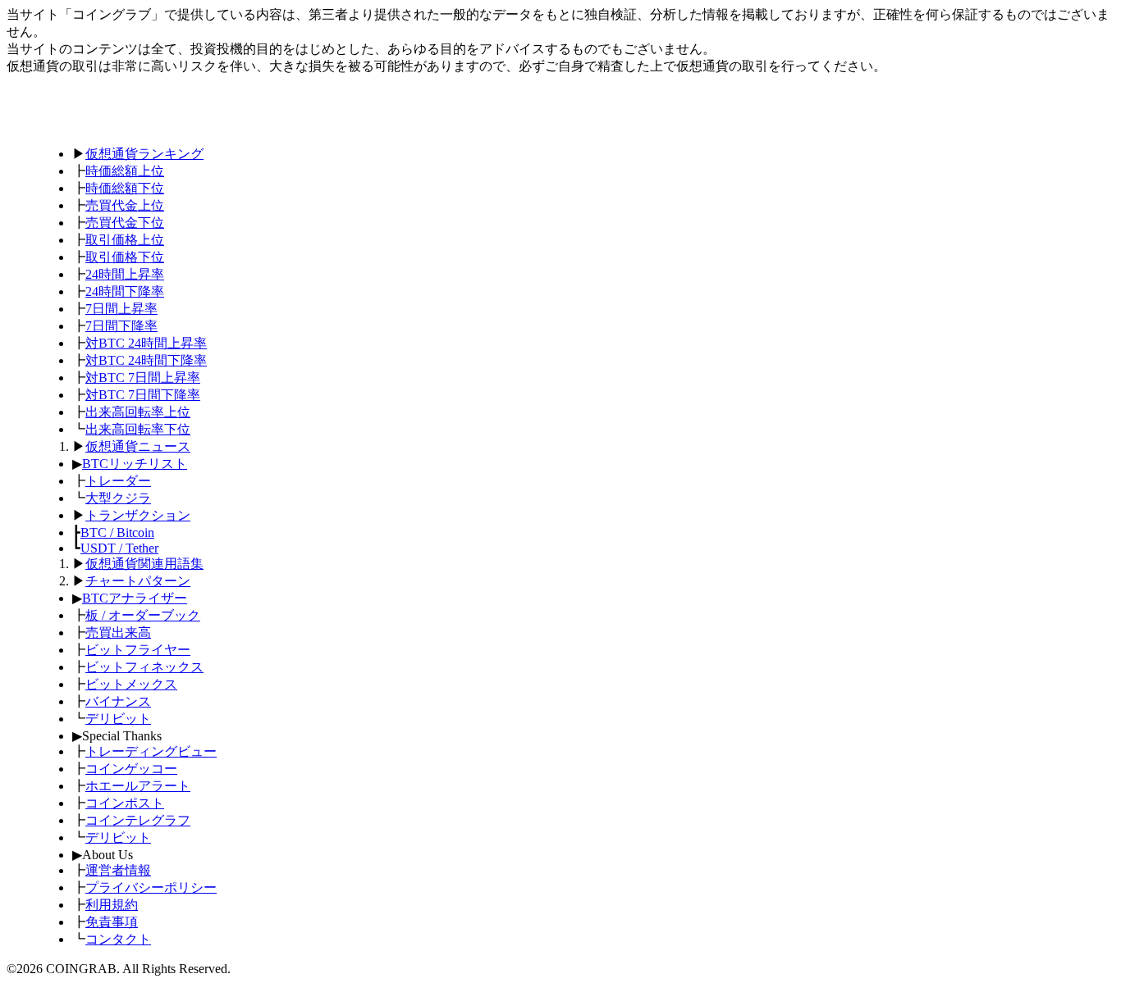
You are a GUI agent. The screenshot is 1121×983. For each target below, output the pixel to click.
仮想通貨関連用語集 (144, 564)
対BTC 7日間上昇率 (142, 378)
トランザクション (137, 515)
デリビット (118, 719)
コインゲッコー (131, 769)
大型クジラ (118, 498)
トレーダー (118, 481)
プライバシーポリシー (151, 887)
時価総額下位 (124, 188)
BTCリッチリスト (134, 464)
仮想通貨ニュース (137, 446)
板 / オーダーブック (142, 615)
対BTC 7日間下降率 (142, 395)
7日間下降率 (121, 326)
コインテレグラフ (137, 820)
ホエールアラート (137, 786)
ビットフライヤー (137, 650)
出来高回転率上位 (137, 412)
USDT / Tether (119, 548)
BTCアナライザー (134, 598)
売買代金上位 (124, 205)
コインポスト (124, 803)
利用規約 (111, 905)
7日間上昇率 (121, 309)
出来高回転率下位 (137, 429)
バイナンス (118, 701)
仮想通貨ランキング (144, 154)
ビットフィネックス (144, 667)
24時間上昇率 (124, 274)
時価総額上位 (124, 171)
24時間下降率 (124, 291)
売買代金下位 (124, 223)
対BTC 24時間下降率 (146, 360)
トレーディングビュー (151, 751)
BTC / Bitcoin (117, 532)
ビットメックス (131, 684)
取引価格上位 (124, 240)
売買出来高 (118, 632)
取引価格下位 (124, 257)
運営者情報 (118, 870)
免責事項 (111, 922)
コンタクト (118, 939)
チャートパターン (137, 581)
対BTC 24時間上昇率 (146, 343)
